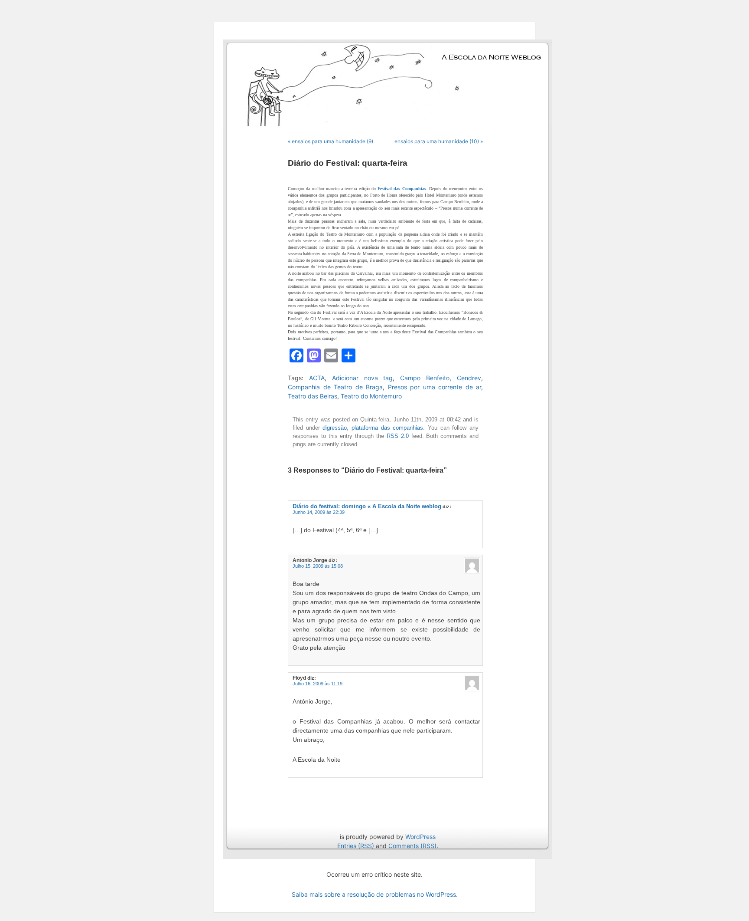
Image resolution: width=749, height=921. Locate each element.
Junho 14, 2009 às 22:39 (319, 512)
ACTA (317, 378)
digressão (334, 428)
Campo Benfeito (424, 378)
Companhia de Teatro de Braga (335, 387)
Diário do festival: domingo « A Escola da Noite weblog (367, 506)
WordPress (420, 836)
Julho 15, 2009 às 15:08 (318, 566)
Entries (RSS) (355, 845)
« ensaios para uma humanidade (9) (330, 141)
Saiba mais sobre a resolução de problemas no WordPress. (375, 894)
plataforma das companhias (387, 428)
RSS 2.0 (398, 436)
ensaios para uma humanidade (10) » (438, 141)
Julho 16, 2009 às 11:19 (317, 683)
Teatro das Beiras (312, 396)
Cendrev (469, 378)
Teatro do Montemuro (371, 396)
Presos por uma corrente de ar (435, 387)
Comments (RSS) (412, 845)
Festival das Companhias (402, 188)
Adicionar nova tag (362, 378)
